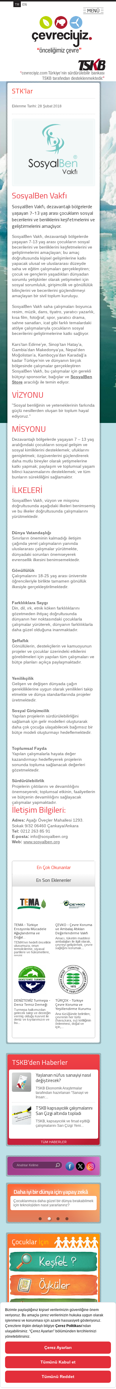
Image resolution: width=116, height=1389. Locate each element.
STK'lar (22, 91)
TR (17, 4)
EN (24, 4)
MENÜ (93, 10)
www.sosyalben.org (41, 841)
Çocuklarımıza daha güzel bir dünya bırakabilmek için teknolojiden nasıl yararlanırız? (53, 1203)
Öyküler (53, 1287)
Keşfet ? (53, 1263)
